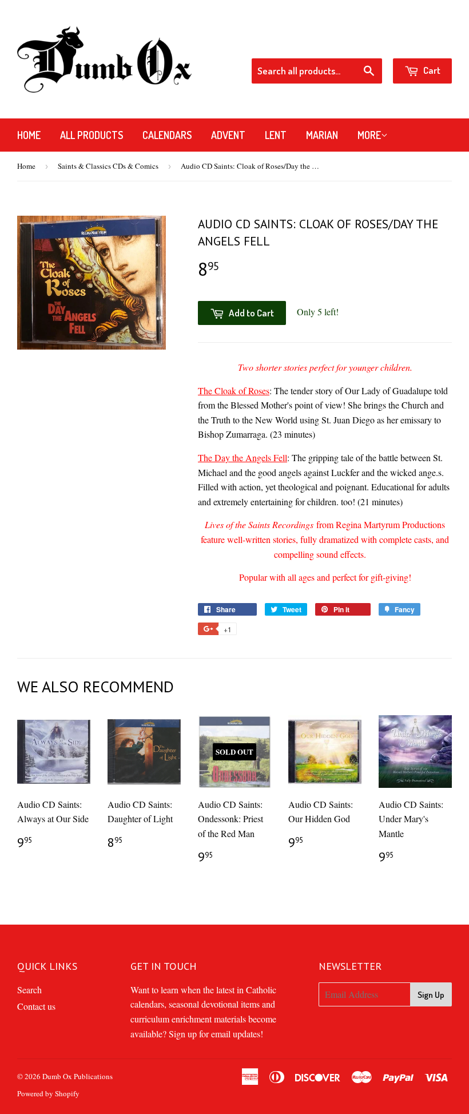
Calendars (167, 135)
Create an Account (420, 43)
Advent (228, 135)
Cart (431, 70)
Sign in (360, 43)
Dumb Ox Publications (77, 1076)
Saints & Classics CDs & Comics (108, 166)
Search (29, 990)
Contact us (36, 1006)
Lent (276, 135)
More (369, 135)
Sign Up (431, 994)
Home (29, 135)
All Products (91, 135)
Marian (322, 135)
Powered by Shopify (48, 1093)
